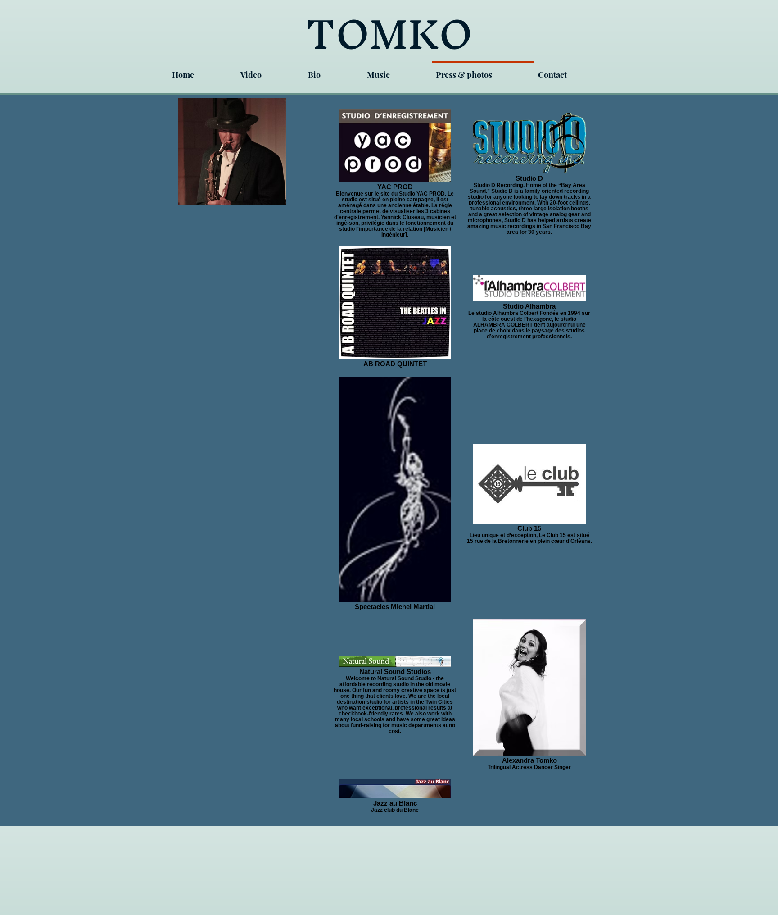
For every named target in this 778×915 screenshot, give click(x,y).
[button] (333, 71)
